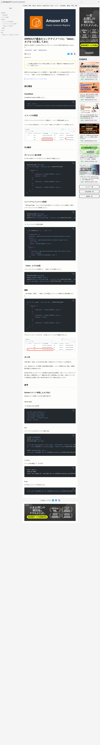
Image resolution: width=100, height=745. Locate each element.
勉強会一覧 (89, 196)
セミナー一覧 (89, 187)
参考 (2, 32)
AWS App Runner (43, 50)
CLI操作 (3, 19)
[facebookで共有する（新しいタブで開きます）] (71, 54)
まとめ (2, 30)
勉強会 (68, 5)
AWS (30, 5)
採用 (76, 5)
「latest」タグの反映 (7, 26)
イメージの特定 (5, 17)
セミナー (57, 5)
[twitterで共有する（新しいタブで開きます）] (75, 54)
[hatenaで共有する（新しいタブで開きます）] (68, 54)
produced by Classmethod (18, 2)
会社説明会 (63, 5)
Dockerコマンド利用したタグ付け (10, 34)
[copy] (73, 102)
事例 (72, 5)
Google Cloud (45, 5)
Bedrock (39, 5)
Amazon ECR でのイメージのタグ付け (36, 79)
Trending (25, 5)
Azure (51, 5)
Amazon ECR (29, 50)
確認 (3, 28)
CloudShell (5, 15)
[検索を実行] (81, 2)
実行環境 (3, 13)
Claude (34, 5)
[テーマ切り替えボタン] (98, 2)
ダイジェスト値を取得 (7, 21)
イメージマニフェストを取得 (9, 23)
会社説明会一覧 (89, 191)
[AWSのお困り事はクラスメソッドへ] (50, 512)
